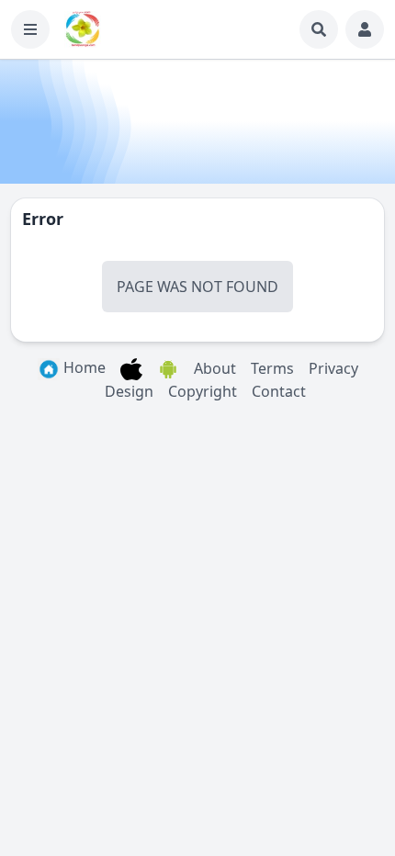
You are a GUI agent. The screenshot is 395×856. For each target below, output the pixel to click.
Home (83, 367)
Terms (272, 368)
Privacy (333, 368)
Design (129, 391)
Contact (279, 391)
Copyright (202, 391)
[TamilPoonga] (82, 29)
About (215, 368)
